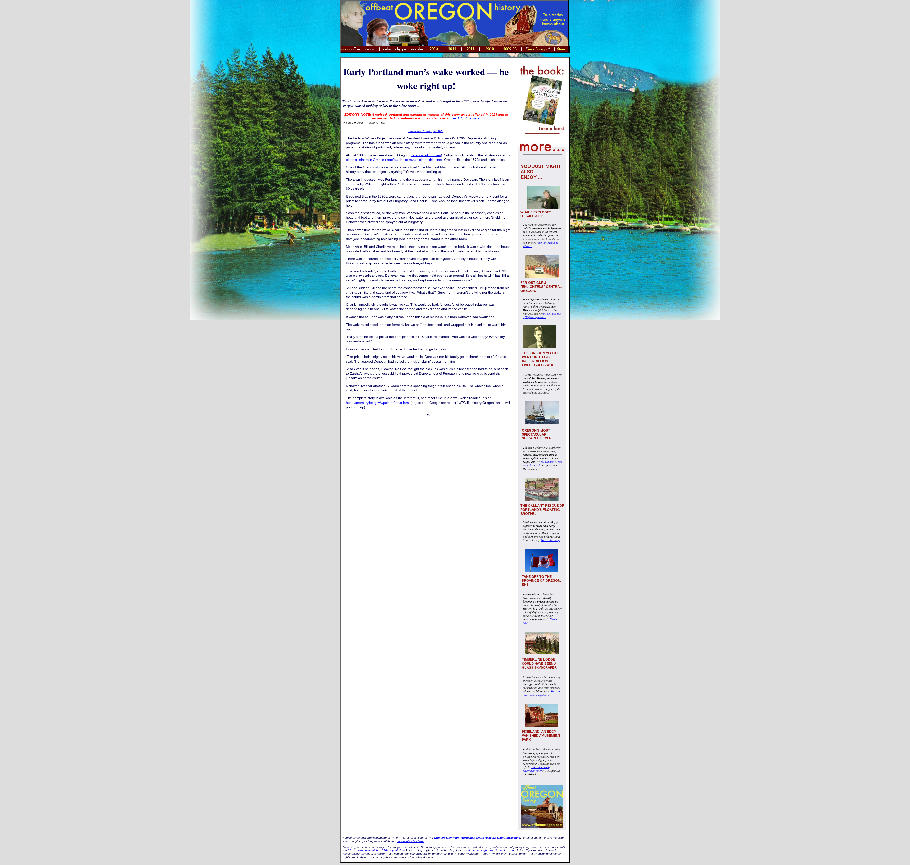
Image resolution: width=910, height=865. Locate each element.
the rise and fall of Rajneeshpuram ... (542, 315)
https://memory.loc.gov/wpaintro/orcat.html (378, 403)
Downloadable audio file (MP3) (426, 131)
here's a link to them (426, 155)
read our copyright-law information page (489, 850)
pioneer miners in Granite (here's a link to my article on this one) (394, 159)
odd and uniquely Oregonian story (536, 769)
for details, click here (410, 841)
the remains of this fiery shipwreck (542, 463)
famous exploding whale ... (540, 244)
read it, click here (465, 118)
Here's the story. (550, 540)
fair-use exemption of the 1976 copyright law (375, 850)
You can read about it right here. (541, 693)
